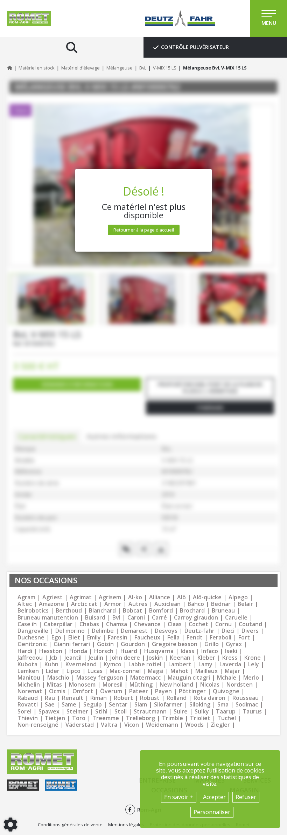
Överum (111, 691)
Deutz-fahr (199, 631)
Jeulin (96, 657)
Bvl (116, 617)
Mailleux (206, 671)
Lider (52, 671)
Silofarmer (168, 704)
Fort (244, 637)
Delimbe (103, 631)
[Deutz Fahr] (180, 18)
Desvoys (166, 631)
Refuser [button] (246, 797)
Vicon (131, 725)
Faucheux (147, 637)
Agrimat (81, 597)
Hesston (50, 651)
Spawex (48, 711)
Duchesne (31, 637)
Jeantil (73, 657)
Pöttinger (192, 691)
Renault (72, 698)
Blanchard (102, 610)
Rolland (177, 698)
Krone (252, 657)
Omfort (82, 691)
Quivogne (226, 691)
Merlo (251, 677)
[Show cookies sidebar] (11, 825)
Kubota (27, 664)
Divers (250, 631)
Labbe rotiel (144, 664)
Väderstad (79, 725)
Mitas (54, 684)
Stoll (120, 711)
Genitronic (32, 644)
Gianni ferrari (72, 644)
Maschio (58, 677)
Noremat (30, 691)
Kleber (206, 657)
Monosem (82, 684)
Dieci (228, 631)
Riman (98, 698)
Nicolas (209, 684)
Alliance (159, 597)
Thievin (28, 718)
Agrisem (110, 597)
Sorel (24, 711)
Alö (181, 597)
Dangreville (33, 631)
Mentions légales (126, 824)
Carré (159, 617)
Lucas (95, 671)
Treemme (105, 718)
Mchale (226, 677)
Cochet (198, 624)
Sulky (202, 711)
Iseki (231, 651)
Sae (50, 704)
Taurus (252, 711)
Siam (140, 704)
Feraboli (220, 637)
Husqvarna (159, 651)
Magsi (155, 671)
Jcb (53, 657)
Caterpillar (58, 624)
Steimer (77, 711)
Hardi (25, 651)
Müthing (141, 684)
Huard (128, 651)
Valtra (109, 725)
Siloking (199, 704)
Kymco (112, 664)
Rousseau (245, 698)
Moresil (112, 684)
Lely (253, 664)
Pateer (138, 691)
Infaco (209, 651)
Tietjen (55, 718)
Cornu (223, 624)
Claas (175, 624)
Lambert (179, 664)
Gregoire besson (174, 644)
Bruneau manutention (48, 617)
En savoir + (178, 797)
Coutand (250, 624)
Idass (187, 651)
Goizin (105, 644)
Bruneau (223, 610)
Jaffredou (30, 657)
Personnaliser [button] (212, 812)
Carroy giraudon (196, 617)
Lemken (28, 671)
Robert (123, 698)
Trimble (172, 718)
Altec (25, 604)
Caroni (136, 617)
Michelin (29, 684)
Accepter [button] (214, 797)
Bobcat (132, 610)
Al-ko (135, 597)
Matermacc (145, 677)
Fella (173, 637)
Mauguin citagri (189, 677)
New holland (176, 684)
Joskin (155, 657)
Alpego (238, 597)
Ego (56, 637)
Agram (26, 597)
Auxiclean (167, 604)
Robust (150, 698)
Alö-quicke (207, 597)
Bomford (161, 610)
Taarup (226, 711)
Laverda (230, 664)
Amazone (51, 604)
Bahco (196, 604)
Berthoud (69, 610)
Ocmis (57, 691)
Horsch (103, 651)
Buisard (95, 617)
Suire (181, 711)
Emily (94, 637)
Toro (78, 718)
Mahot (179, 671)
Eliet (74, 637)
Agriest (52, 597)
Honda (78, 651)
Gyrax (234, 644)
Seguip (92, 704)
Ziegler (220, 725)
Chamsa (116, 624)
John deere (125, 657)
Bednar (221, 604)
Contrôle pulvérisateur (195, 47)
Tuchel (226, 718)
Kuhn (51, 664)
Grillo (211, 644)
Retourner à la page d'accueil (143, 230)
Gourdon (133, 644)
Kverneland (81, 664)
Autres (137, 604)
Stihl (101, 711)
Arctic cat (84, 604)
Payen (163, 691)
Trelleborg (140, 718)
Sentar (118, 704)
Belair (245, 604)
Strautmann (150, 711)
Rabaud (28, 698)
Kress (229, 657)
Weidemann (162, 725)
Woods (194, 725)
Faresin (117, 637)
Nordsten (239, 684)
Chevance (147, 624)
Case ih (27, 624)
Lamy (205, 664)
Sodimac (247, 704)
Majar (232, 671)
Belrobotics (33, 610)
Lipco (73, 671)
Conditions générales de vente (70, 824)
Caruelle (236, 617)
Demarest (134, 631)
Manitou (29, 677)
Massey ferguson (99, 677)
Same (69, 704)
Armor (112, 604)
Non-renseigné (38, 725)
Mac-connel (125, 671)
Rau (50, 698)
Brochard (192, 610)
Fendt (195, 637)
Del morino (70, 631)
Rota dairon (209, 698)
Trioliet (200, 718)
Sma (223, 704)
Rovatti (28, 704)
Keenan (180, 657)
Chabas (89, 624)
